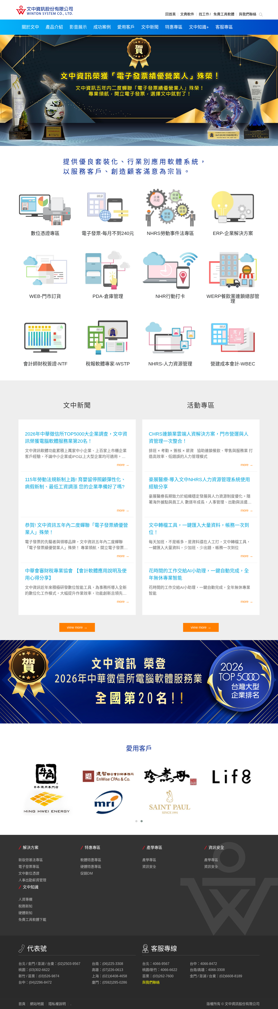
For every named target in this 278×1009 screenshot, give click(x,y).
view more (75, 627)
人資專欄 (25, 899)
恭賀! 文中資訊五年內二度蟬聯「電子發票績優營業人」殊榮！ (76, 528)
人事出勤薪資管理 (32, 880)
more (121, 465)
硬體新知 (25, 913)
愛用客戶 (126, 27)
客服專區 (224, 27)
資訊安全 (149, 867)
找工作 (204, 14)
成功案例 (102, 27)
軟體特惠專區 (90, 860)
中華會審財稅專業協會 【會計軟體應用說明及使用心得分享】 (76, 574)
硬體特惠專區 (90, 867)
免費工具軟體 (223, 14)
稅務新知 (25, 906)
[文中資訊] (44, 10)
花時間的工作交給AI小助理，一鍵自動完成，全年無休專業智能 (199, 574)
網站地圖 (37, 1004)
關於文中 (30, 27)
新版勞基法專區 (30, 860)
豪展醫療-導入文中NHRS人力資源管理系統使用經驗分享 (199, 483)
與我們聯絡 (247, 14)
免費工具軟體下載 (32, 919)
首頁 (21, 1004)
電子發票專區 (28, 867)
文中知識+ (199, 27)
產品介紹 (54, 27)
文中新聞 (150, 27)
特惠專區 (173, 27)
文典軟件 (187, 14)
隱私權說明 (57, 1004)
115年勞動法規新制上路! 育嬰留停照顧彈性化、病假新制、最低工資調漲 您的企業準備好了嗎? (75, 483)
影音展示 (78, 27)
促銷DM (86, 873)
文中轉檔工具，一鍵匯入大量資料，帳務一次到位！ (199, 528)
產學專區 (149, 860)
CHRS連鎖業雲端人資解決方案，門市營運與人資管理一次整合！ (198, 437)
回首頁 (170, 14)
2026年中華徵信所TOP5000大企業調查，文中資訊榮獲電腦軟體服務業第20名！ (76, 437)
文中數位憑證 (28, 873)
